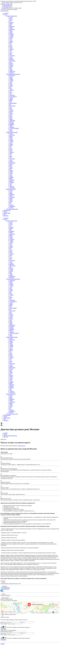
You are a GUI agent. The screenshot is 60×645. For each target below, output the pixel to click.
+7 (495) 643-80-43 (6, 5)
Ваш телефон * (4, 623)
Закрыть (3, 643)
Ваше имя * (3, 622)
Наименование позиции (7, 631)
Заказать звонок (4, 10)
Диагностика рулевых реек (10, 435)
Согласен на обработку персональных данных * (16, 627)
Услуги (5, 434)
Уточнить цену (21, 445)
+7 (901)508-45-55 (6, 6)
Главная (5, 433)
